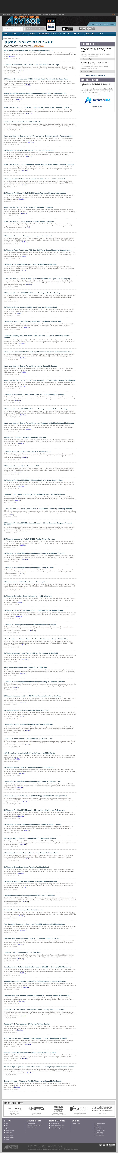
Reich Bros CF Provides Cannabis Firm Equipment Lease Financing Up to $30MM (35, 1038)
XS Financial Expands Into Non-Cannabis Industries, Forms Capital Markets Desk (35, 179)
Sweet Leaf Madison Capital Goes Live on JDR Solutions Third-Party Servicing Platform (38, 509)
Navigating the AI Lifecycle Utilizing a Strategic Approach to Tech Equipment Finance (94, 63)
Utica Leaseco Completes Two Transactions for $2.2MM (25, 667)
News (14, 34)
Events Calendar (9, 1135)
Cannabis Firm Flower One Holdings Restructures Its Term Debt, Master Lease (34, 494)
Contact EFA (99, 1127)
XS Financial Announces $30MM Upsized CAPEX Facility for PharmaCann (32, 321)
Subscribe (9, 38)
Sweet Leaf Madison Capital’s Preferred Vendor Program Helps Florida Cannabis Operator (39, 164)
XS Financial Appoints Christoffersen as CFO (21, 466)
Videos (7, 1139)
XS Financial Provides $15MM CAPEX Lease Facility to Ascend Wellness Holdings (36, 409)
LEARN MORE (97, 106)
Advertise (90, 34)
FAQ (97, 1125)
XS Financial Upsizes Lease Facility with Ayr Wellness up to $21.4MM (31, 653)
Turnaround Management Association (80, 1114)
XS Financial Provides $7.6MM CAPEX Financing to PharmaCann (29, 150)
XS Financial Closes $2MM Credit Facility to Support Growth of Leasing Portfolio (35, 796)
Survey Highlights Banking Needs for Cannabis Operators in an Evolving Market (35, 93)
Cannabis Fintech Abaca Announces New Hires (22, 953)
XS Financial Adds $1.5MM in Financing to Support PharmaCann (29, 767)
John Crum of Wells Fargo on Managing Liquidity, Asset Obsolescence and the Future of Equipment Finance (96, 49)
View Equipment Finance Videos (34, 28)
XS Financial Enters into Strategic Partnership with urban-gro (28, 596)
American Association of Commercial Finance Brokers (58, 1114)
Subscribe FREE (32, 1127)
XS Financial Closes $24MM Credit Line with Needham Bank (27, 452)
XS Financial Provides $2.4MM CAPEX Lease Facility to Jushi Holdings (31, 65)
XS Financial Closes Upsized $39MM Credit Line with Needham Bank (30, 307)
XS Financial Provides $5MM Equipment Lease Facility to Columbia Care (32, 781)
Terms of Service (100, 1134)
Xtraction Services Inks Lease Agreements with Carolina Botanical (29, 895)
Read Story (12, 56)
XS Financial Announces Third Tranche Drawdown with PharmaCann (30, 881)
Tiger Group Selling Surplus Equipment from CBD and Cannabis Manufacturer (34, 924)
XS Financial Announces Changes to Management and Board (28, 236)
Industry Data (63, 34)
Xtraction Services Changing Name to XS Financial (23, 910)
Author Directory (100, 1128)
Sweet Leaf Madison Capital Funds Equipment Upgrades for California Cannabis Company (39, 423)
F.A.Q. (106, 24)
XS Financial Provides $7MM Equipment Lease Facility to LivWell (29, 567)
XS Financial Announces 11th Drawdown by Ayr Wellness (26, 710)
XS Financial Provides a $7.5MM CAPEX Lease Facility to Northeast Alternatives (35, 193)
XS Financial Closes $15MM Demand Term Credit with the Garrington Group (33, 610)
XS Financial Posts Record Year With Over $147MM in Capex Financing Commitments (37, 250)
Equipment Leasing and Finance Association (15, 1114)
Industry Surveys (9, 1137)
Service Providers (55, 1123)
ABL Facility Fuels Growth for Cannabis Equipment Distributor (28, 50)
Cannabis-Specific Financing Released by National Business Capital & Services (35, 981)
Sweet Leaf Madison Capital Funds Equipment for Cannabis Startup (30, 366)
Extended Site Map (100, 1130)
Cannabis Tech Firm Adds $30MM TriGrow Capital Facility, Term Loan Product (34, 1010)
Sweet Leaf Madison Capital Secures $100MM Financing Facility (29, 221)
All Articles (103, 75)
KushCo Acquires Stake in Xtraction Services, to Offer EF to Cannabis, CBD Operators (37, 967)
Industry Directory (46, 34)
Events (100, 34)
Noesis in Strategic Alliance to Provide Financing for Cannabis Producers (32, 1081)
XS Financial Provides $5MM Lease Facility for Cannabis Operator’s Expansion (34, 810)
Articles (23, 34)
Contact (112, 24)
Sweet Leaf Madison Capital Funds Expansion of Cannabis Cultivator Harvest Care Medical (39, 380)
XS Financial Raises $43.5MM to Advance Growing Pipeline (27, 582)
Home (6, 34)
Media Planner (76, 1123)
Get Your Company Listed (57, 1127)
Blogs (32, 34)
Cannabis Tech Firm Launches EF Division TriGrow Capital (27, 1024)
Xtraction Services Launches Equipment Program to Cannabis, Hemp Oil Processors (37, 995)
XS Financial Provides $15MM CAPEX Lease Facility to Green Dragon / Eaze (33, 480)
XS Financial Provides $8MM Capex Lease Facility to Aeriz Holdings (30, 264)
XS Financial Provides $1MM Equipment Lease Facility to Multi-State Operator (34, 553)
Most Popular (91, 75)
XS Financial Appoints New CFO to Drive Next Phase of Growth (28, 724)
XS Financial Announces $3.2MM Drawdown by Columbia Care (28, 739)
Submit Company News (56, 1128)
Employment (78, 34)
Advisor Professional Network (35, 1125)
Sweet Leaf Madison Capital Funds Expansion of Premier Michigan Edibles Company (37, 279)
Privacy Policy (99, 1132)
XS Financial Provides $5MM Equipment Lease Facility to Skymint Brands (32, 824)
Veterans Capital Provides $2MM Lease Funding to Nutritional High (30, 1052)
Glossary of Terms (100, 1135)
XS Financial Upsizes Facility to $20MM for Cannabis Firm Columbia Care (32, 696)
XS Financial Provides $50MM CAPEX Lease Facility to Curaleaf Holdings (32, 293)
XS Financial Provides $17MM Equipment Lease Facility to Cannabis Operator (34, 682)
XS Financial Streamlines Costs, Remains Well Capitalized (26, 867)
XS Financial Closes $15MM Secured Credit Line (22, 122)
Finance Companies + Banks (57, 1125)
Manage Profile (31, 1123)
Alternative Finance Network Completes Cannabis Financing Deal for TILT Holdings (36, 639)
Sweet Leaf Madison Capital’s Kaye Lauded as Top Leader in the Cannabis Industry (36, 107)
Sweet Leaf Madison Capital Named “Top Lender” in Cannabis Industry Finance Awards (38, 136)
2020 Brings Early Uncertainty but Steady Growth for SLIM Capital (29, 753)
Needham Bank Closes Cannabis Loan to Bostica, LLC (25, 437)
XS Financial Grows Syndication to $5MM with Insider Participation (30, 625)
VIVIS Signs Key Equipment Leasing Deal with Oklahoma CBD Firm (30, 838)
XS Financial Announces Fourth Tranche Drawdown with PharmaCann (31, 853)
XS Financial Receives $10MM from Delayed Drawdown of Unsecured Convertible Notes (38, 352)
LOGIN (113, 14)
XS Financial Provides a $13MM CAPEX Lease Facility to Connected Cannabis (34, 394)
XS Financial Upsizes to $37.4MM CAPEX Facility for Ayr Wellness (29, 539)
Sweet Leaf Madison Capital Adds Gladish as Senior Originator (28, 207)
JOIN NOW (61, 14)
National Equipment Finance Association (36, 1114)
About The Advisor (96, 24)
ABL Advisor (102, 1113)
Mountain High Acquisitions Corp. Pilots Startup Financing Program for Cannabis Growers (39, 1067)
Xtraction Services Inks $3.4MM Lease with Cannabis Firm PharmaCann (31, 938)
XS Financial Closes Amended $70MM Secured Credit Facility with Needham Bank (36, 79)
